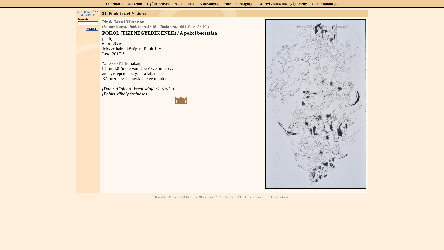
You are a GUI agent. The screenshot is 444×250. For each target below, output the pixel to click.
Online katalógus (325, 4)
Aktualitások (185, 4)
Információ (114, 4)
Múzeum (135, 4)
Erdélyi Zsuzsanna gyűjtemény (282, 4)
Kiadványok (209, 4)
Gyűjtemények (158, 4)
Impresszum (255, 197)
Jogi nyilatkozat (279, 197)
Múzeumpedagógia (238, 4)
